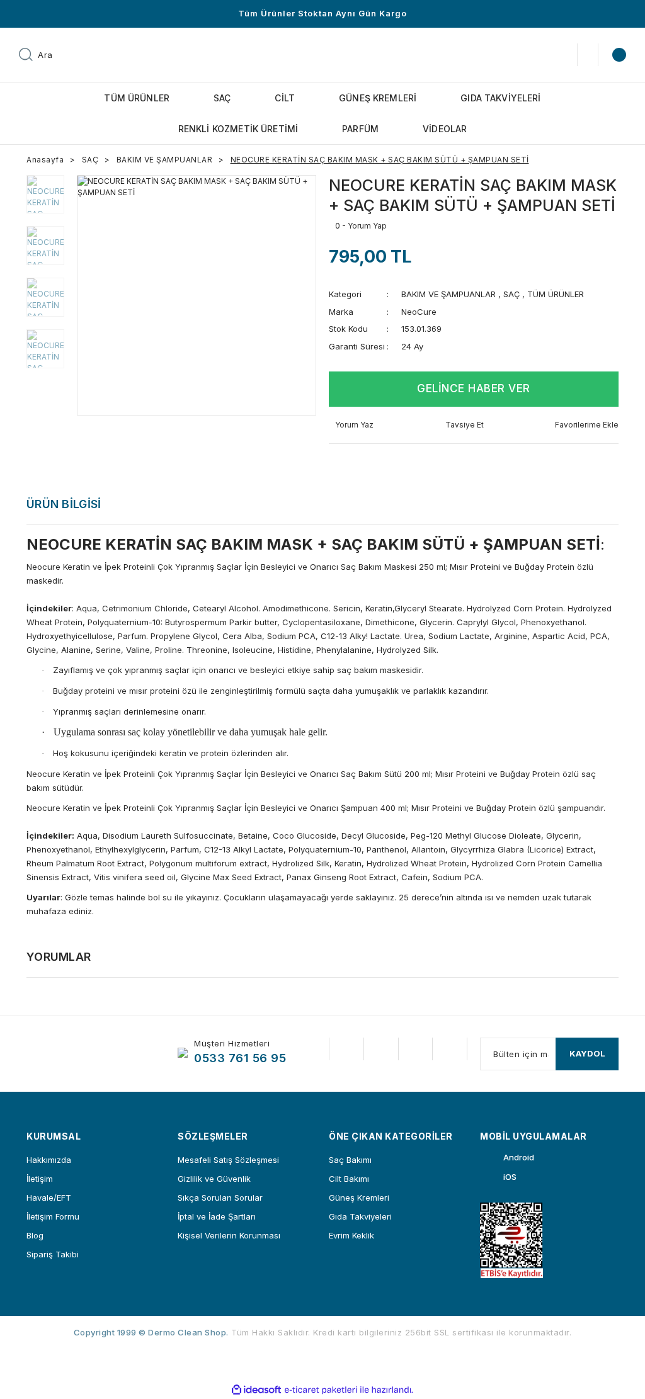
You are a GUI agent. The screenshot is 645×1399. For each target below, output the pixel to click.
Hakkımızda (48, 1160)
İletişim (39, 1179)
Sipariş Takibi (52, 1254)
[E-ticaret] (321, 1389)
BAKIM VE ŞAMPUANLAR (448, 294)
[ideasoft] (256, 1390)
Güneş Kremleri (359, 1197)
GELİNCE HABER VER (473, 388)
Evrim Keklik (351, 1235)
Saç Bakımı (350, 1160)
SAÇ (511, 294)
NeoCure (419, 312)
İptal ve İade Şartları (217, 1216)
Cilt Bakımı (349, 1179)
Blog (34, 1235)
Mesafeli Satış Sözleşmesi (228, 1160)
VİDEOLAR (445, 128)
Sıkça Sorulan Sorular (220, 1197)
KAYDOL (587, 1053)
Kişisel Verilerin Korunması (229, 1235)
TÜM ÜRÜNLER (555, 294)
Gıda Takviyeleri (360, 1216)
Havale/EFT (48, 1197)
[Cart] (617, 55)
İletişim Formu (52, 1216)
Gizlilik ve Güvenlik (214, 1179)
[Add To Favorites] (584, 425)
